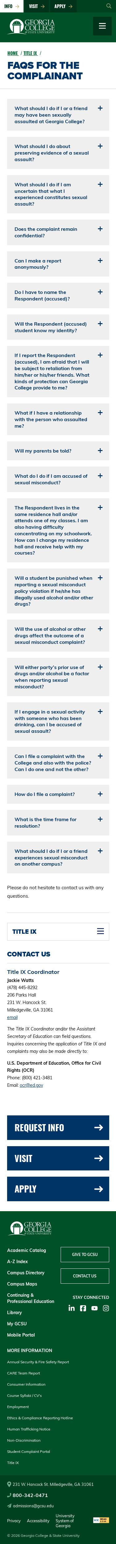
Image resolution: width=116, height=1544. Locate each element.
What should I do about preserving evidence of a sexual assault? (52, 152)
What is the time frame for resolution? (45, 822)
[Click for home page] (31, 33)
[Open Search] (109, 6)
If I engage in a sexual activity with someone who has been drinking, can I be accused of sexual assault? (50, 721)
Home (13, 53)
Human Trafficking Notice (28, 1429)
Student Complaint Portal (28, 1451)
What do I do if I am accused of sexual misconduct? (51, 479)
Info (9, 6)
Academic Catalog (26, 1250)
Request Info (39, 1127)
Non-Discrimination (24, 1440)
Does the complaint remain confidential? (46, 232)
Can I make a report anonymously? (38, 264)
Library (14, 1312)
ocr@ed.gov (31, 1085)
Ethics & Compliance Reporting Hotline (40, 1418)
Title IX (31, 53)
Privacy (14, 1520)
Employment (18, 1406)
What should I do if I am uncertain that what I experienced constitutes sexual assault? (51, 194)
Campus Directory (26, 1273)
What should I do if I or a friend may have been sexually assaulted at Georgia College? (51, 114)
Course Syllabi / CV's (24, 1395)
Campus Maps (22, 1284)
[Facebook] (83, 1308)
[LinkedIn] (71, 1308)
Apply (61, 6)
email (12, 1017)
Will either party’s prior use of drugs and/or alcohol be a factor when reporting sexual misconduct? (52, 677)
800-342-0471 (30, 1495)
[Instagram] (106, 1308)
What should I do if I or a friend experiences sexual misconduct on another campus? (51, 857)
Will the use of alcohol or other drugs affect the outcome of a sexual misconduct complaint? (50, 635)
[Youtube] (94, 1308)
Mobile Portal (21, 1335)
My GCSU (17, 1324)
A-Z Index (17, 1261)
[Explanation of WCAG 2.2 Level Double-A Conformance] (101, 1520)
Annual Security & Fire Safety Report (38, 1362)
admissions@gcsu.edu (33, 1505)
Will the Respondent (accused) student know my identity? (51, 327)
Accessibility (38, 1520)
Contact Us (85, 1276)
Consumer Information (26, 1384)
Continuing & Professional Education (30, 1298)
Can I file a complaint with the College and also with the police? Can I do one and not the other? (53, 762)
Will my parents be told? (43, 451)
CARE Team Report (23, 1373)
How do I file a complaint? (45, 794)
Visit (34, 6)
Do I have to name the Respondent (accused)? (42, 295)
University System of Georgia (65, 1520)
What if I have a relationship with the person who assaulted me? (51, 419)
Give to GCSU (85, 1254)
